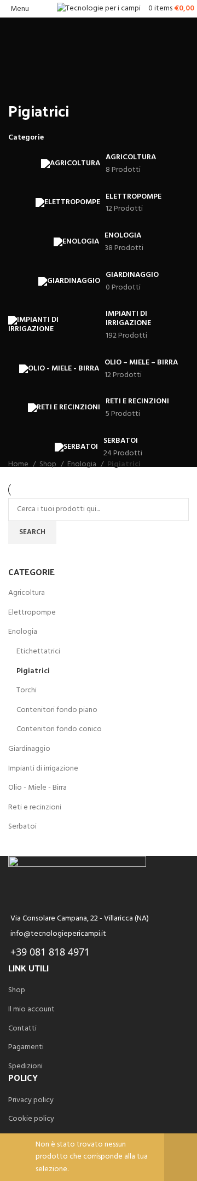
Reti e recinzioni (34, 807)
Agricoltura (26, 593)
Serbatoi (22, 826)
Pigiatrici (33, 671)
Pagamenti (26, 1047)
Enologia (22, 632)
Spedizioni (25, 1066)
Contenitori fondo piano (56, 710)
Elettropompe (32, 612)
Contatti (22, 1028)
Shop (48, 465)
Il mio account (31, 1009)
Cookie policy (31, 1119)
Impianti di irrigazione (43, 768)
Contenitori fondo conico (59, 729)
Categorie (26, 138)
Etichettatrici (38, 651)
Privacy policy (31, 1100)
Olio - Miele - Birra (37, 787)
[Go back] (22, 86)
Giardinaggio (29, 749)
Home (19, 465)
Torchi (26, 690)
